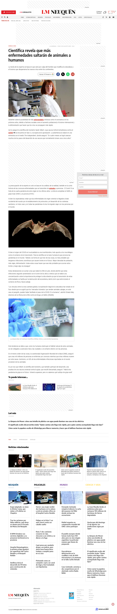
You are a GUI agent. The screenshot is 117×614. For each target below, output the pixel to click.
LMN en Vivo (26, 20)
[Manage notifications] (113, 604)
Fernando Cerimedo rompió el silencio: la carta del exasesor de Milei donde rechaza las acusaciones (71, 511)
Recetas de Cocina (45, 20)
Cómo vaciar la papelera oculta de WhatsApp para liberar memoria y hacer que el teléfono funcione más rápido (49, 428)
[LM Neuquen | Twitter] (107, 17)
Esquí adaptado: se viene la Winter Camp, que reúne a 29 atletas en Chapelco (19, 510)
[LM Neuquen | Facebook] (103, 17)
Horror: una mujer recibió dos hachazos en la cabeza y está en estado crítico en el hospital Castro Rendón (45, 510)
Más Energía (56, 17)
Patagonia (79, 593)
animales (52, 188)
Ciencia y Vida (12, 46)
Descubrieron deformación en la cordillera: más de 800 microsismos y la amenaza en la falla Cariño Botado (71, 555)
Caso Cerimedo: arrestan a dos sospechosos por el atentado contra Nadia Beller (71, 570)
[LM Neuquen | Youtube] (113, 17)
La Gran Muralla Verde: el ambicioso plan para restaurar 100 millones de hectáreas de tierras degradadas (30, 389)
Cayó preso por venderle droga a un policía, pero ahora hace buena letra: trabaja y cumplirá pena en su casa (45, 549)
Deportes (91, 593)
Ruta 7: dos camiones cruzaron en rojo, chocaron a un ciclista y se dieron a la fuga (45, 535)
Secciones (91, 597)
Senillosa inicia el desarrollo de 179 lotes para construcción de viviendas (18, 566)
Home (22, 17)
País (75, 17)
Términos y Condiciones (81, 601)
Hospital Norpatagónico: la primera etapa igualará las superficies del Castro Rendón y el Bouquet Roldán (19, 551)
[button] (2, 17)
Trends (78, 597)
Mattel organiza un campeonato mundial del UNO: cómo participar (71, 524)
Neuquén (40, 17)
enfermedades (39, 120)
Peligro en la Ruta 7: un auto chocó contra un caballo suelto (44, 522)
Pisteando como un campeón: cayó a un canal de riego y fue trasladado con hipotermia (45, 564)
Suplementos (79, 599)
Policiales (48, 17)
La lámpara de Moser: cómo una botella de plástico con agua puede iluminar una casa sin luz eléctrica (46, 421)
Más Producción (66, 17)
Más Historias (35, 20)
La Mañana (52, 46)
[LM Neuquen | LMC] (26, 12)
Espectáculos (88, 17)
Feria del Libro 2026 (16, 20)
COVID (59, 46)
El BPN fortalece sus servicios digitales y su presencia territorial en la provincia (19, 537)
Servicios (91, 599)
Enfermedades (23, 439)
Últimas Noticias (30, 17)
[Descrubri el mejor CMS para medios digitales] (102, 611)
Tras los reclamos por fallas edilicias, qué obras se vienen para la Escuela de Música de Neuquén (19, 523)
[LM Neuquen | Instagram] (110, 17)
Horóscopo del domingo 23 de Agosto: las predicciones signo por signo (64, 387)
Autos (80, 17)
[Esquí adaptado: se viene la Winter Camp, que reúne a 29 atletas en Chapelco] (19, 497)
